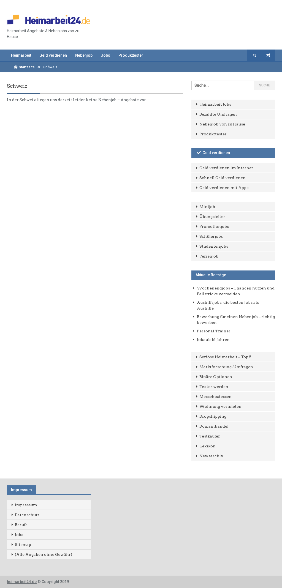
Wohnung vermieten (220, 406)
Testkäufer (209, 436)
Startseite (26, 67)
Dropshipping (212, 416)
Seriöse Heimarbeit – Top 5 (225, 357)
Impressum (26, 505)
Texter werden (213, 386)
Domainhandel (214, 426)
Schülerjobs (211, 236)
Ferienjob (208, 256)
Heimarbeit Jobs (215, 104)
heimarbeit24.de (22, 581)
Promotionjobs (214, 226)
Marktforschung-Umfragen (226, 367)
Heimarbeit (21, 55)
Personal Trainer (214, 331)
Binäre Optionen (215, 376)
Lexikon (207, 446)
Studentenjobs (213, 246)
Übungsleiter (212, 216)
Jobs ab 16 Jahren (213, 339)
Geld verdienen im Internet (226, 168)
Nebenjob (84, 55)
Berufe (21, 525)
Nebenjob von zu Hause (222, 124)
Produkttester (130, 55)
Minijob (207, 206)
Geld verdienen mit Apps (223, 187)
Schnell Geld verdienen (222, 178)
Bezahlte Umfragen (218, 114)
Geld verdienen (53, 55)
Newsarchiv (211, 456)
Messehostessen (215, 396)
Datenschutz (27, 515)
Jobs (105, 55)
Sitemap (23, 544)
